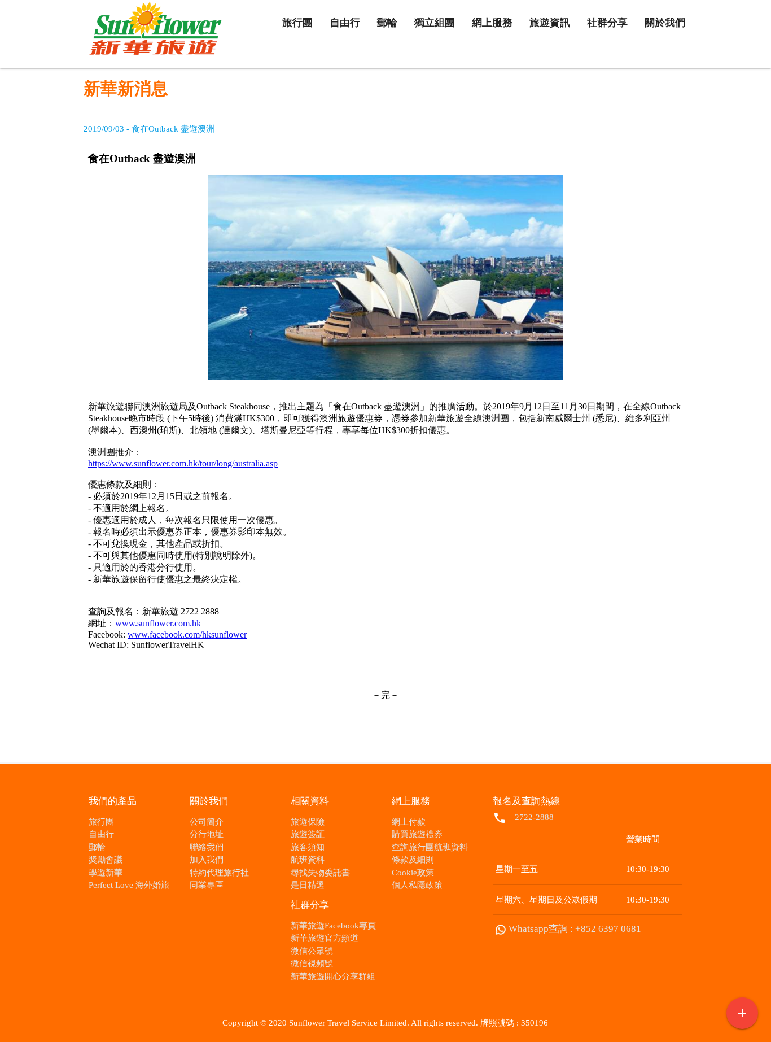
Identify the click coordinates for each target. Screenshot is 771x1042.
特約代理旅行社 (219, 872)
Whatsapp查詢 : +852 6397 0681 (575, 928)
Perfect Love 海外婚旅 (129, 885)
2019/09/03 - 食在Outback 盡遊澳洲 (149, 128)
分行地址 (207, 834)
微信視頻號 (312, 963)
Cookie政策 (413, 872)
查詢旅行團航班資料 (430, 847)
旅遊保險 (308, 821)
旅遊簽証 (308, 834)
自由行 (101, 834)
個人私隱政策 (417, 885)
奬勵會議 (105, 859)
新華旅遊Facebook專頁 (333, 925)
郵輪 (97, 847)
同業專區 (207, 885)
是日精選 (308, 885)
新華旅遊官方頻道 (324, 938)
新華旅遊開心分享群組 (333, 976)
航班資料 (308, 859)
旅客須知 (308, 847)
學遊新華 (105, 872)
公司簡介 (207, 821)
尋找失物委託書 (320, 872)
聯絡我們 (207, 847)
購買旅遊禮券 (417, 834)
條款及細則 (413, 859)
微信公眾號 (312, 951)
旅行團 (101, 821)
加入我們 (207, 859)
